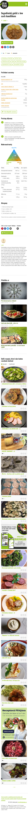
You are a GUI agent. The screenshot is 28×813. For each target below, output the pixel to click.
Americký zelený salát (7, 703)
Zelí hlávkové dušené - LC (8, 613)
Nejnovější (5, 364)
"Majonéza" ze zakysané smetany (10, 635)
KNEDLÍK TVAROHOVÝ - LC (8, 451)
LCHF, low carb (17, 58)
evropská (4, 58)
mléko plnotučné (5, 103)
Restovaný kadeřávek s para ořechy (11, 568)
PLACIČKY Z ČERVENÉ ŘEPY (8, 590)
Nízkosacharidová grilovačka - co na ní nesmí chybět (13, 346)
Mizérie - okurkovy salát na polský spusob (13, 474)
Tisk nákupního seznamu (9, 112)
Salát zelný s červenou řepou (9, 758)
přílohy (13, 61)
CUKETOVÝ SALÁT (6, 658)
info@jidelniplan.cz (22, 802)
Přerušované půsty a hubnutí (8, 301)
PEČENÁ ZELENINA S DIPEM (8, 781)
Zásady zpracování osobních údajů (8, 798)
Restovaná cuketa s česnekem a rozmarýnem (14, 519)
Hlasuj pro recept (7, 43)
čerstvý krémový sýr (6, 79)
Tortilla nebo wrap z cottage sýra (11, 680)
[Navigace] (26, 4)
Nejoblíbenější (12, 364)
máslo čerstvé (5, 105)
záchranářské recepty (18, 64)
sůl (2, 84)
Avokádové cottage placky (9, 406)
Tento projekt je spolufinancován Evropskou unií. (12, 797)
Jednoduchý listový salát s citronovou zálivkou (14, 384)
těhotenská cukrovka (21, 61)
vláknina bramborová (6, 94)
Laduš (4, 20)
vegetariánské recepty (6, 64)
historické (10, 58)
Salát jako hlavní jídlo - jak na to (9, 323)
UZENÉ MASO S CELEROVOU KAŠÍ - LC (11, 429)
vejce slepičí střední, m (7, 86)
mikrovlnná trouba (6, 61)
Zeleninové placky (6, 496)
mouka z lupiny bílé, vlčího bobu (9, 89)
